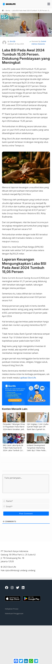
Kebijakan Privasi (11, 609)
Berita (8, 10)
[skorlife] (11, 3)
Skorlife (12, 41)
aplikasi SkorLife (28, 377)
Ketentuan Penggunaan (14, 613)
